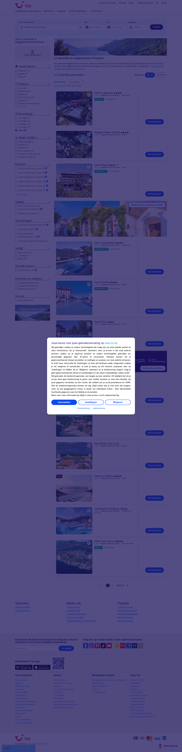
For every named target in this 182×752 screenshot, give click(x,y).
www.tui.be (111, 343)
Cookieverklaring (99, 408)
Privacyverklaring (83, 408)
